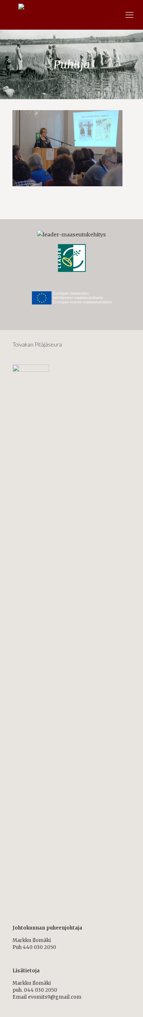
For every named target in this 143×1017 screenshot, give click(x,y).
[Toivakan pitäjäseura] (71, 15)
